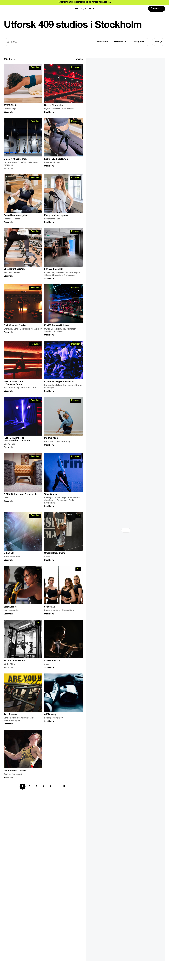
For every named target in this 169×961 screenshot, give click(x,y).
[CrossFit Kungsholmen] (23, 143)
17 (64, 786)
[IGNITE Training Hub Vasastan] (63, 366)
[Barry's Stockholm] (63, 88)
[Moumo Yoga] (63, 422)
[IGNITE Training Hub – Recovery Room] (23, 366)
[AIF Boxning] (63, 699)
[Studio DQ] (63, 590)
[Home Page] (84, 9)
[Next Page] (71, 787)
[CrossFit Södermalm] (63, 536)
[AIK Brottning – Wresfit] (23, 754)
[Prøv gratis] (156, 9)
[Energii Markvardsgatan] (63, 198)
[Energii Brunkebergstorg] (63, 143)
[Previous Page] (16, 787)
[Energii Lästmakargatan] (23, 198)
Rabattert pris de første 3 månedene (92, 2)
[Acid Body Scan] (63, 644)
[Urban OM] (23, 536)
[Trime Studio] (63, 480)
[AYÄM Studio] (23, 88)
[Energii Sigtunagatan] (23, 254)
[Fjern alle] (78, 59)
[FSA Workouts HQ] (63, 254)
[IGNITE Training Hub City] (63, 310)
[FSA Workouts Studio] (23, 310)
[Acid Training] (23, 699)
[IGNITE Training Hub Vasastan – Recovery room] (23, 422)
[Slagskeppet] (23, 590)
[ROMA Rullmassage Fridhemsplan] (23, 480)
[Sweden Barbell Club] (23, 644)
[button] (8, 9)
